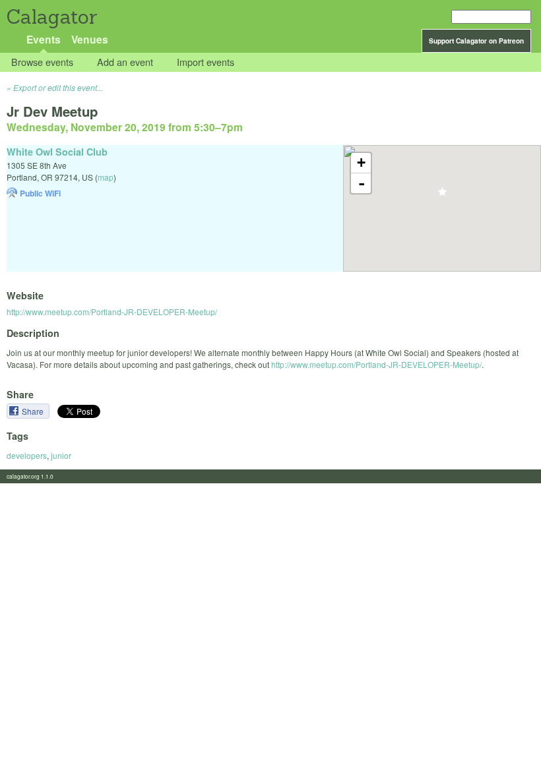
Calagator (51, 17)
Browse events (42, 62)
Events (43, 39)
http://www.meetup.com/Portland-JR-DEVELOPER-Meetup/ (112, 311)
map (105, 177)
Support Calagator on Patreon (476, 40)
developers (27, 455)
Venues (89, 39)
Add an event (125, 62)
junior (61, 455)
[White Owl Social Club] (442, 195)
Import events (205, 62)
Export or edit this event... (58, 87)
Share (34, 411)
